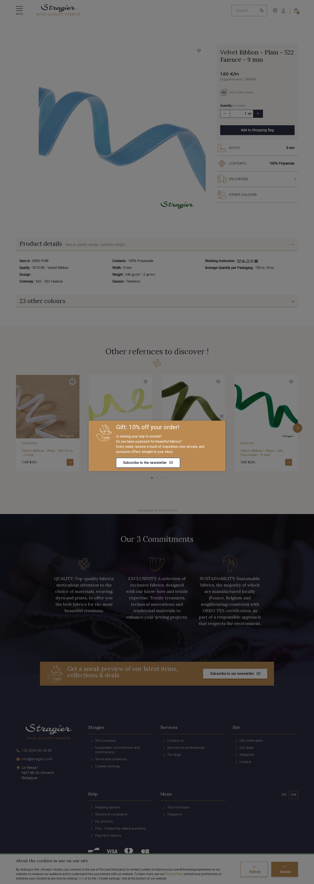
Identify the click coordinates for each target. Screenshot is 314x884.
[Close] (221, 416)
